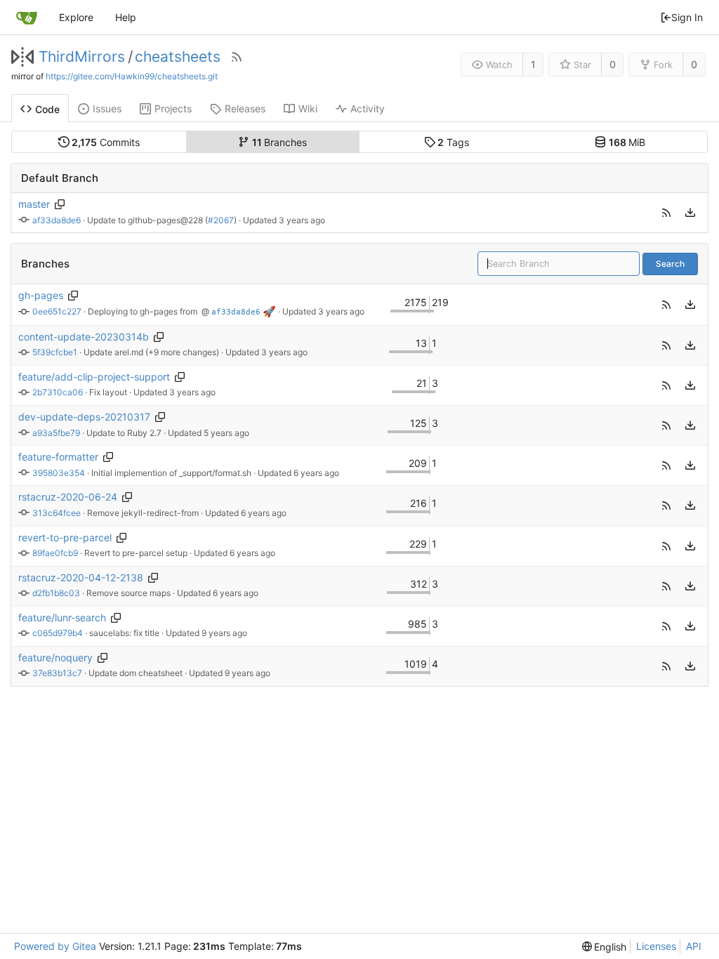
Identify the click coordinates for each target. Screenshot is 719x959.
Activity (367, 108)
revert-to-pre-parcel (65, 537)
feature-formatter (58, 457)
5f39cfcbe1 (54, 352)
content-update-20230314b (83, 337)
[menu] (690, 212)
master (34, 204)
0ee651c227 (56, 311)
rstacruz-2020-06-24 (67, 497)
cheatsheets (177, 57)
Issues (107, 108)
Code (47, 109)
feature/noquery (55, 657)
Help (125, 17)
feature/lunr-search (62, 617)
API (693, 946)
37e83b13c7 (57, 673)
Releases (245, 108)
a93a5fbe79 (56, 433)
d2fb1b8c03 (56, 593)
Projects (173, 108)
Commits (106, 142)
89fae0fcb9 (55, 553)
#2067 (221, 220)
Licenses (656, 946)
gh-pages (40, 295)
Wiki (307, 108)
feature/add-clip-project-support (94, 377)
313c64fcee (56, 513)
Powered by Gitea (55, 946)
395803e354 (58, 473)
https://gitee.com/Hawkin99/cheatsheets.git (132, 76)
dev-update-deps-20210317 (84, 417)
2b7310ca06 (57, 392)
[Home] (26, 17)
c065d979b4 (57, 633)
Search (670, 263)
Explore (76, 17)
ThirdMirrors (82, 57)
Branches (280, 142)
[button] (666, 212)
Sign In (687, 17)
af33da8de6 (56, 220)
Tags (453, 142)
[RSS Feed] (236, 57)
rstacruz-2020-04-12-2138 (80, 577)
